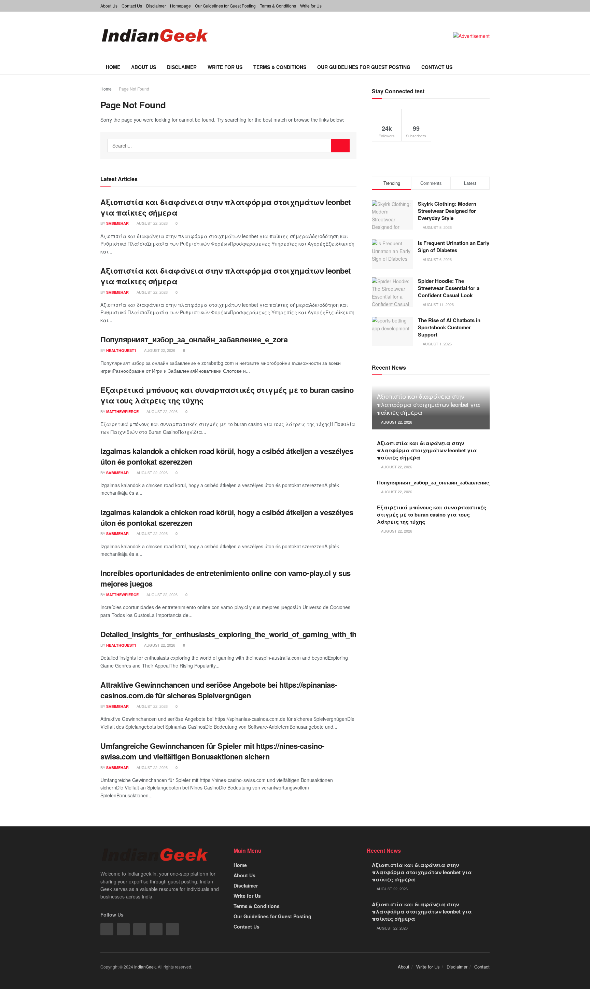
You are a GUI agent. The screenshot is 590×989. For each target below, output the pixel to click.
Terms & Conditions (278, 6)
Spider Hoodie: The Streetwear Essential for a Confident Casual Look (448, 288)
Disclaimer (156, 6)
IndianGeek (145, 967)
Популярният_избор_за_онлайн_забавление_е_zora (193, 339)
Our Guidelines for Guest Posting (225, 6)
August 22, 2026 (152, 223)
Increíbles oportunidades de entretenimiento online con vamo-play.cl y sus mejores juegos (225, 578)
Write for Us (311, 6)
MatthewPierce (122, 411)
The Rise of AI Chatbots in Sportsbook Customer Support (449, 327)
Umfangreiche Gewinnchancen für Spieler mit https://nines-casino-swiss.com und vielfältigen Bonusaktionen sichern (212, 751)
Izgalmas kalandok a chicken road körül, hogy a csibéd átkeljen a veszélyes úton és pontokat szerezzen (226, 456)
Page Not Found (134, 89)
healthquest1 (121, 350)
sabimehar (117, 223)
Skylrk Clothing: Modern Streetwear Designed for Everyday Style (447, 211)
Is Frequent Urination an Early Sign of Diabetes (453, 246)
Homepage (180, 6)
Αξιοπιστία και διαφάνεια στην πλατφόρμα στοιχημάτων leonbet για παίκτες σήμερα (225, 207)
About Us (108, 6)
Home (113, 67)
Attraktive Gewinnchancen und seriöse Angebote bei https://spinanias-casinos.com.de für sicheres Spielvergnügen (218, 690)
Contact (482, 966)
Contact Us (132, 6)
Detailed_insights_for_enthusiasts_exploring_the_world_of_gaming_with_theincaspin (244, 634)
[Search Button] (340, 145)
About (403, 966)
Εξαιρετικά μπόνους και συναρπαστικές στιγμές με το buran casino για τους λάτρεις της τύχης (226, 395)
